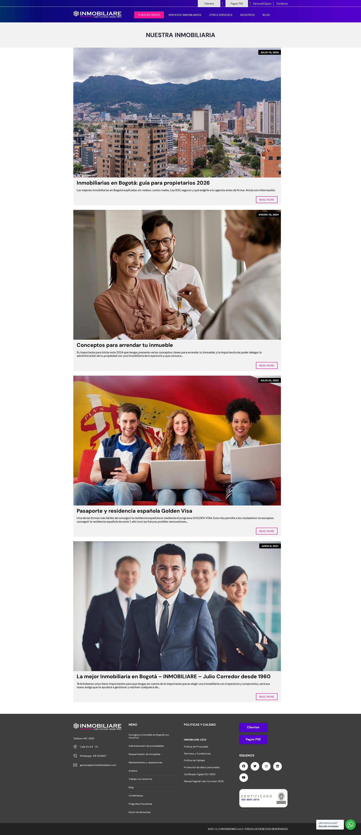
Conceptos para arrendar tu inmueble (125, 345)
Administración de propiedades (146, 745)
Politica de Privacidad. (196, 746)
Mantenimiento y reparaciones (145, 762)
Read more (266, 199)
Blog (266, 15)
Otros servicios (220, 15)
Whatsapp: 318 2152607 (93, 755)
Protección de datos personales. (202, 767)
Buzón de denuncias (140, 812)
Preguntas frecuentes (140, 803)
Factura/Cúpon (262, 3)
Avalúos (133, 770)
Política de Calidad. (194, 760)
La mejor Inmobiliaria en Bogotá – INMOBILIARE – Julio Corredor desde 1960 (174, 676)
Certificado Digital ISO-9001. (200, 774)
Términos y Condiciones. (197, 753)
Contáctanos (136, 795)
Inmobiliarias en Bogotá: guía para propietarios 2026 (143, 182)
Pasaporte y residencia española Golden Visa (134, 510)
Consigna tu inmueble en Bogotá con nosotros (149, 736)
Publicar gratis (149, 15)
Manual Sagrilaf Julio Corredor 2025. (204, 781)
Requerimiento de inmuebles (144, 754)
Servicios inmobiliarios (184, 15)
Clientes (209, 3)
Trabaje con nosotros (140, 779)
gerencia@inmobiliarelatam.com (98, 765)
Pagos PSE (237, 3)
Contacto (282, 3)
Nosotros (247, 15)
